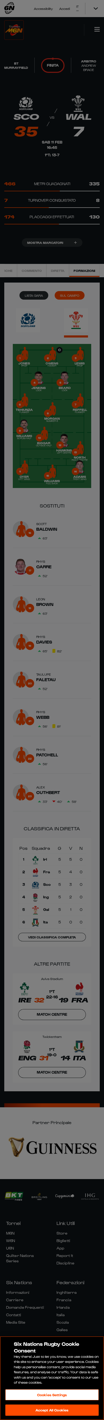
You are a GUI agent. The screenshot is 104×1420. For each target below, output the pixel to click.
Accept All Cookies (52, 1410)
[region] (52, 1378)
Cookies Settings (52, 1395)
